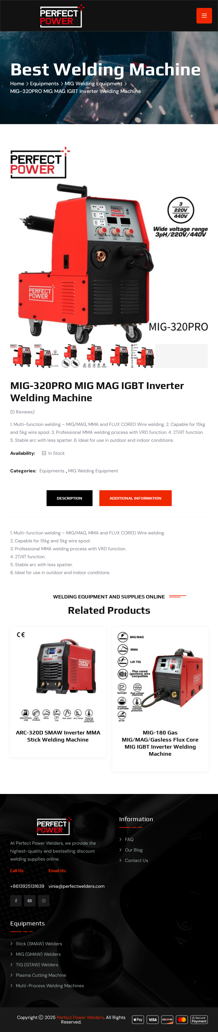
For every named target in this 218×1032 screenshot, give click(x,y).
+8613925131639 (27, 886)
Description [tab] (69, 498)
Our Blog (134, 850)
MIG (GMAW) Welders (38, 954)
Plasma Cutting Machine (41, 975)
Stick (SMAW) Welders (39, 944)
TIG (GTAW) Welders (37, 965)
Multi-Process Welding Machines (50, 986)
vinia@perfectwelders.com (76, 886)
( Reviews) (22, 412)
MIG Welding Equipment (93, 83)
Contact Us (136, 860)
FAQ (129, 839)
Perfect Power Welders (80, 1017)
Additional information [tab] (136, 498)
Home (17, 83)
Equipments (44, 83)
